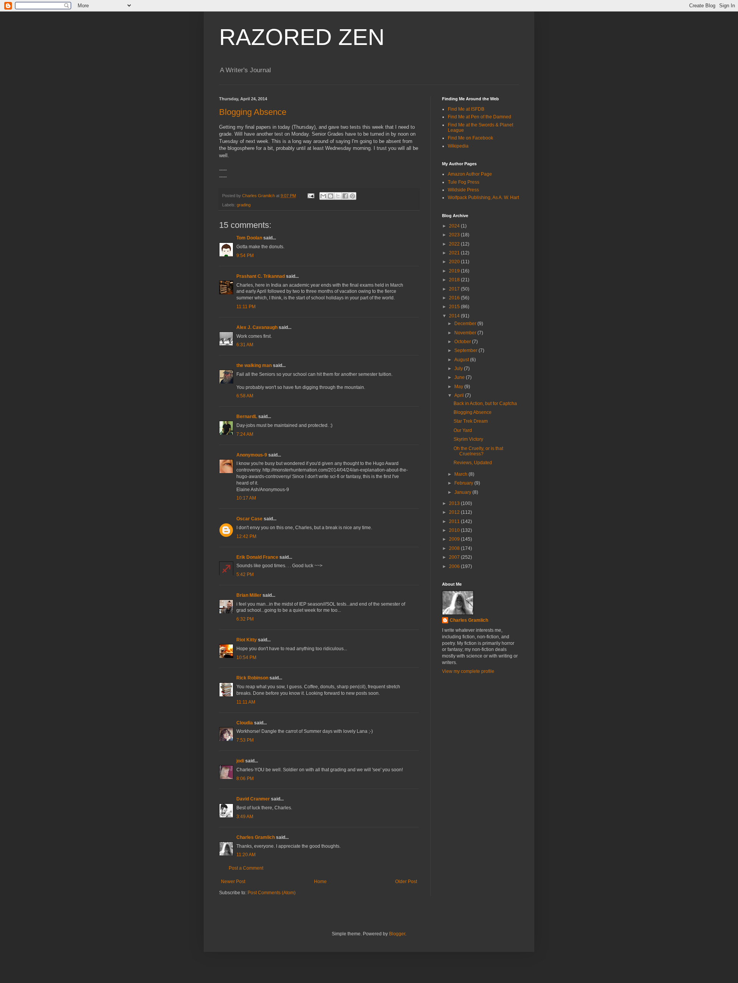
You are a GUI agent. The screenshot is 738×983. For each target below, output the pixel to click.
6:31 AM (244, 344)
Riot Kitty (246, 640)
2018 (455, 279)
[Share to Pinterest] (352, 196)
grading (244, 205)
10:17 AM (246, 498)
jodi (240, 761)
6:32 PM (245, 619)
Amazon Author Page (470, 174)
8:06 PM (245, 778)
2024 (455, 226)
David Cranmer (253, 799)
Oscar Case (249, 518)
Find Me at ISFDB (466, 109)
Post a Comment (246, 868)
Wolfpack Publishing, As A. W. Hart (483, 197)
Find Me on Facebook (470, 138)
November (465, 332)
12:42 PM (246, 536)
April (459, 395)
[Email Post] (311, 195)
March (461, 474)
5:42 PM (245, 574)
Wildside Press (463, 190)
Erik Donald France (257, 557)
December (465, 323)
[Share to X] (338, 196)
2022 (455, 244)
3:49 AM (244, 816)
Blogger (397, 934)
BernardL (246, 416)
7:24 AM (244, 434)
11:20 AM (246, 854)
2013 (455, 503)
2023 (455, 234)
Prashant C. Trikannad (260, 276)
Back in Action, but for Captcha (485, 403)
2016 (455, 298)
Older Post (406, 881)
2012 (455, 512)
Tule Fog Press (463, 182)
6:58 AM (244, 396)
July (459, 368)
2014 (455, 316)
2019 (455, 271)
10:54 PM (246, 657)
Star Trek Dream (471, 421)
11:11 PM (246, 306)
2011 (455, 521)
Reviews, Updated (473, 462)
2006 (455, 566)
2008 (455, 548)
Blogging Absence (252, 112)
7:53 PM (245, 740)
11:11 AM (245, 702)
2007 (455, 557)
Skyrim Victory (468, 439)
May (459, 386)
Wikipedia (458, 146)
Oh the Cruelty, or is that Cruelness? (478, 451)
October (463, 341)
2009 (455, 539)
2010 (455, 530)
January (463, 492)
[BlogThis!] (330, 196)
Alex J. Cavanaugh (257, 327)
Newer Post (233, 881)
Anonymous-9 (251, 455)
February (464, 483)
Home (320, 881)
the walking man (254, 365)
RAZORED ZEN (301, 37)
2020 (455, 261)
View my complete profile (468, 671)
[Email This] (323, 196)
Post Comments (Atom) (272, 892)
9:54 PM (245, 255)
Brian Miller (248, 595)
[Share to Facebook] (345, 196)
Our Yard (463, 430)
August (462, 359)
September (466, 350)
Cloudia (244, 723)
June (460, 377)
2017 (455, 289)
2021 (455, 253)
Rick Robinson (252, 678)
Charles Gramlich (255, 837)
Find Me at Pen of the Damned (479, 117)
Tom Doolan (249, 238)
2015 (455, 306)
